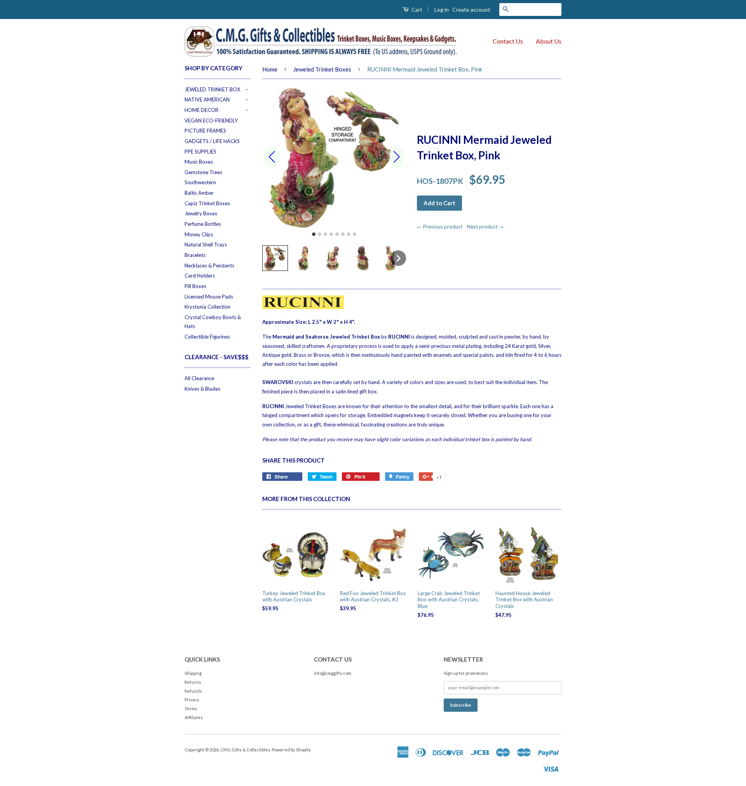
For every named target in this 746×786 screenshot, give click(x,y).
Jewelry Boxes (201, 213)
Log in (441, 9)
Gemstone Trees (203, 172)
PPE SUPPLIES (200, 151)
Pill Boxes (195, 286)
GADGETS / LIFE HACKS (212, 141)
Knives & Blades (202, 389)
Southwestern (200, 182)
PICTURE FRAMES (205, 131)
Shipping (193, 673)
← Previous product (441, 227)
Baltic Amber (199, 193)
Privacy (192, 699)
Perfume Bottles (203, 224)
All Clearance (199, 378)
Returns (193, 682)
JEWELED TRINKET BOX (212, 89)
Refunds (193, 690)
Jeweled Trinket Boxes (322, 69)
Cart (416, 9)
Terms (191, 708)
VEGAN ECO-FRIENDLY (211, 120)
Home (269, 69)
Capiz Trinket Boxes (207, 203)
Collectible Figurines (207, 337)
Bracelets (195, 255)
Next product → (485, 227)
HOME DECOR (201, 110)
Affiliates (194, 717)
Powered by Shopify (291, 749)
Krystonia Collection (207, 307)
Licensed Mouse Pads (209, 296)
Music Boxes (199, 162)
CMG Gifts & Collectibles (245, 749)
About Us (548, 41)
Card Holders (200, 275)
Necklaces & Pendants (209, 265)
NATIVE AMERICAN (207, 99)
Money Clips (199, 234)
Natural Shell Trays (206, 244)
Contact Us (508, 41)
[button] (275, 258)
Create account (471, 9)
